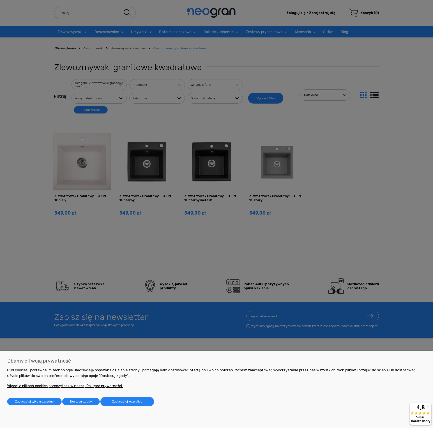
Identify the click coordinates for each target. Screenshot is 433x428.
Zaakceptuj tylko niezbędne (34, 401)
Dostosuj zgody (81, 401)
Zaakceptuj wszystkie (127, 401)
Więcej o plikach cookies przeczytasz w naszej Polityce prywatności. (65, 386)
